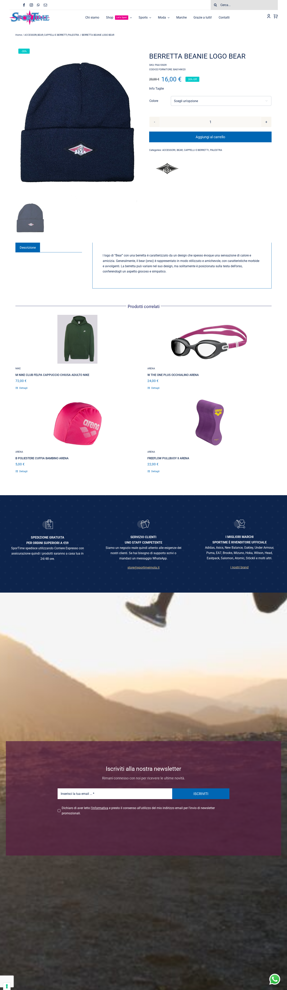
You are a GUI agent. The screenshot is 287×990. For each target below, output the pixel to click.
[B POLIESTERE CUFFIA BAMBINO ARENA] (77, 422)
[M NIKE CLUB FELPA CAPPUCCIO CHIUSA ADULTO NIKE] (77, 339)
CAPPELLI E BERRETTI (196, 150)
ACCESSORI (169, 150)
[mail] (45, 5)
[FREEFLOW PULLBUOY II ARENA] (209, 422)
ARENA (151, 368)
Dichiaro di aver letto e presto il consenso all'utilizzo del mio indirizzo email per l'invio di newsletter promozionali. (138, 810)
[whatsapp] (38, 5)
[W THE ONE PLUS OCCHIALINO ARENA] (209, 339)
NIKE (18, 368)
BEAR (180, 150)
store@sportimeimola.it (143, 567)
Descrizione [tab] (28, 247)
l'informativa (99, 808)
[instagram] (31, 5)
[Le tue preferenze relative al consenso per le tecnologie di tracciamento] (7, 986)
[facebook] (24, 5)
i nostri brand (239, 567)
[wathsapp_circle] (274, 974)
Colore (153, 101)
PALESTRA (216, 150)
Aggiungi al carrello (210, 137)
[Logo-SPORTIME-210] (29, 11)
